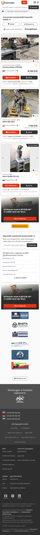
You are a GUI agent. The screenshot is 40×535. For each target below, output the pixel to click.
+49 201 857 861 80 (13, 413)
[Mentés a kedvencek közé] (36, 65)
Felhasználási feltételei (21, 531)
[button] (38, 2)
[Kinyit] (20, 86)
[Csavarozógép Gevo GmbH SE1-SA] (20, 158)
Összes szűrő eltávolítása (13, 29)
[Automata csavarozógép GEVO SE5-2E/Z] (20, 103)
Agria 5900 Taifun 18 (28, 437)
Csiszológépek (25, 428)
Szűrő (11, 24)
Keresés (34, 7)
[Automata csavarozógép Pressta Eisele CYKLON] (20, 49)
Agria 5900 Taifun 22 (11, 437)
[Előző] (3, 48)
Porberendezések (20, 442)
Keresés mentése (20, 226)
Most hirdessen (20, 219)
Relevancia (29, 24)
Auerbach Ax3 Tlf (9, 262)
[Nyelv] (35, 2)
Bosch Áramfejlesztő (10, 270)
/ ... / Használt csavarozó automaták (16, 11)
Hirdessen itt (21, 378)
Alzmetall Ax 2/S (8, 258)
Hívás (30, 78)
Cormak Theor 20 (9, 274)
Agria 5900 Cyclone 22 (15, 433)
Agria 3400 (28, 433)
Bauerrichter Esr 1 (9, 266)
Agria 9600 (13, 428)
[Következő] (37, 48)
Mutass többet (20, 278)
